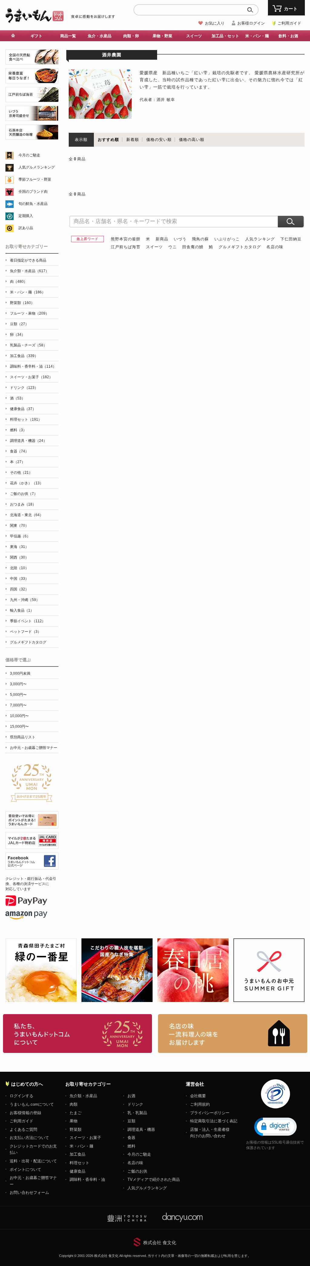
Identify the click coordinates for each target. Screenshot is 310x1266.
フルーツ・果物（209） (29, 313)
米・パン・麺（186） (27, 292)
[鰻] (31, 80)
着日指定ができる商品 (28, 260)
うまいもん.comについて (32, 1104)
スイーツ (154, 247)
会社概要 (198, 1096)
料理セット (79, 1163)
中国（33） (19, 578)
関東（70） (19, 525)
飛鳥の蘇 (200, 239)
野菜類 (75, 1129)
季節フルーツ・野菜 (34, 179)
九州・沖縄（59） (25, 600)
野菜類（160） (22, 303)
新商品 (162, 239)
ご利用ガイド (289, 23)
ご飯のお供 (137, 1171)
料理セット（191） (26, 419)
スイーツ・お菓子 (85, 1137)
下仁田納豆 (291, 239)
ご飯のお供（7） (24, 494)
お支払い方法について (29, 1137)
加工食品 (77, 1154)
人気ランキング (260, 239)
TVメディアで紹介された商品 (153, 1179)
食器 (131, 1137)
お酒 (131, 1096)
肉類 (74, 1104)
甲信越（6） (20, 536)
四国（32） (19, 589)
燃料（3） (18, 430)
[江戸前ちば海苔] (31, 98)
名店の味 (274, 247)
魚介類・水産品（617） (29, 271)
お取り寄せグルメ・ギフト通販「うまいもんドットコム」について (77, 1033)
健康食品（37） (23, 409)
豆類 (131, 1121)
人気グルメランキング (36, 167)
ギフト (36, 36)
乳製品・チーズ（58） (28, 345)
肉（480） (18, 281)
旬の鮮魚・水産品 (33, 204)
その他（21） (21, 472)
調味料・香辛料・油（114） (33, 366)
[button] (275, 1126)
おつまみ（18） (23, 504)
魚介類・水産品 (83, 1096)
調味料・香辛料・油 (87, 1179)
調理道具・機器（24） (28, 441)
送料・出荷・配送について (33, 1161)
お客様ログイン (251, 23)
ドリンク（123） (24, 388)
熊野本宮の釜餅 (125, 239)
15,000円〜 (19, 726)
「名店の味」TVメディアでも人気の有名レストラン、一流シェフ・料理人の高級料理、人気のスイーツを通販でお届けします (232, 1033)
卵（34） (17, 334)
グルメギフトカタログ (240, 247)
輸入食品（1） (22, 610)
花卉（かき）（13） (26, 483)
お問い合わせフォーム (29, 1192)
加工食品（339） (24, 356)
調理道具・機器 (141, 1129)
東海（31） (19, 547)
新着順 (132, 139)
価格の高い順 (191, 139)
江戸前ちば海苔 (125, 247)
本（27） (17, 462)
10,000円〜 (19, 716)
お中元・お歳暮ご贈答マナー (33, 748)
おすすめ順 (108, 139)
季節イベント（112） (27, 621)
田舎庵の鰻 (192, 247)
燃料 (131, 1146)
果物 (74, 1121)
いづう (180, 239)
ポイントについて (25, 1169)
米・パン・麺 (81, 1146)
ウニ (172, 247)
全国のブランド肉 (33, 191)
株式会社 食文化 (159, 1242)
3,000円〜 (18, 684)
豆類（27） (19, 324)
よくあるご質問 (23, 1129)
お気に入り (215, 23)
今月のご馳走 (29, 155)
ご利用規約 (200, 1104)
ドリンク (135, 1104)
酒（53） (17, 398)
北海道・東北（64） (26, 515)
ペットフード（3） (25, 632)
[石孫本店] (31, 136)
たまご (75, 1113)
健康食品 (77, 1171)
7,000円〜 (18, 705)
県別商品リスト (22, 737)
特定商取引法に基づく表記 (213, 1121)
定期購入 (25, 216)
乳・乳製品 (137, 1113)
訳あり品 (25, 228)
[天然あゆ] (31, 61)
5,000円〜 (18, 695)
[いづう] (31, 117)
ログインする (21, 1096)
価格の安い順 (159, 139)
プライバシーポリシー (209, 1113)
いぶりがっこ (227, 239)
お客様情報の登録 (25, 1113)
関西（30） (19, 557)
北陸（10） (19, 568)
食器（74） (19, 451)
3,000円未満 (20, 673)
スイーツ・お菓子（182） (31, 377)
